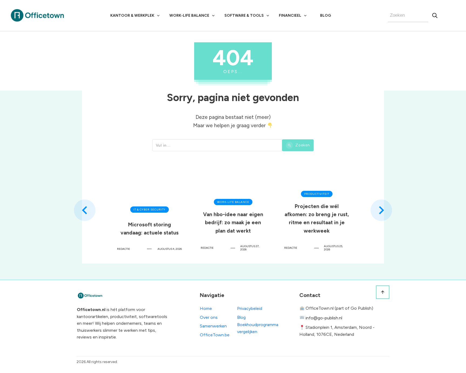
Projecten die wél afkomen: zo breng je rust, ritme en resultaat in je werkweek (316, 210)
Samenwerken (213, 326)
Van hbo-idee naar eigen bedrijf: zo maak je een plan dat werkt (233, 210)
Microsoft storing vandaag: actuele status (149, 210)
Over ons (209, 317)
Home (206, 308)
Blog (241, 317)
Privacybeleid (249, 308)
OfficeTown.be (214, 334)
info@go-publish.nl (324, 317)
